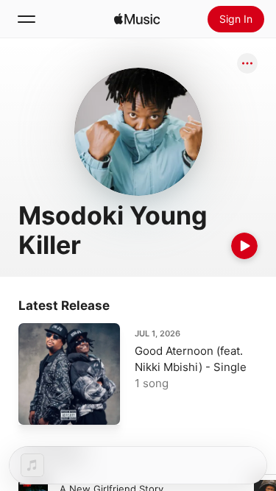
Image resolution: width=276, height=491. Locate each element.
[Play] (244, 246)
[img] (137, 19)
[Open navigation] (26, 19)
